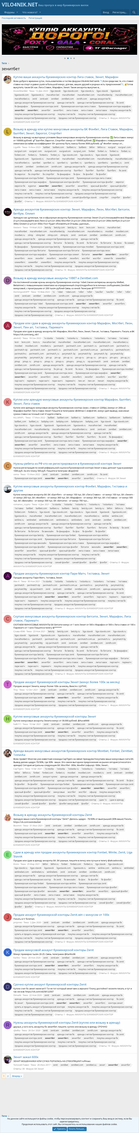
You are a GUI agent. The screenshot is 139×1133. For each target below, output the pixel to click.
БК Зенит (121, 478)
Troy (15, 689)
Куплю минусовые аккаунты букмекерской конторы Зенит (54, 716)
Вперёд (16, 1076)
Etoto (16, 864)
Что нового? (29, 12)
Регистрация (35, 18)
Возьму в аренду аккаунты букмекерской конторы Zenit (52, 815)
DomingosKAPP (21, 291)
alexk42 (17, 338)
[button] (17, 12)
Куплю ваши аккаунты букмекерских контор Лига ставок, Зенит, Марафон (65, 77)
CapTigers (18, 768)
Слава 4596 (19, 631)
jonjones (17, 922)
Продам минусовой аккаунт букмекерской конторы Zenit (53, 950)
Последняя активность (14, 18)
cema (16, 474)
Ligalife (17, 147)
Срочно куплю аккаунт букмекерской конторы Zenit (49, 984)
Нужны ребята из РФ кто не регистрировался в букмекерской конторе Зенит (67, 464)
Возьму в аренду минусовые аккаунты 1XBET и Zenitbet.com (55, 278)
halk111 (17, 724)
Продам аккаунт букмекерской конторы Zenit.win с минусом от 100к (61, 915)
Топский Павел (21, 1064)
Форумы (9, 12)
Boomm (17, 825)
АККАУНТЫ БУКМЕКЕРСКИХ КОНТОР (63, 201)
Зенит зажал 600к (25, 1057)
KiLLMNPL (18, 417)
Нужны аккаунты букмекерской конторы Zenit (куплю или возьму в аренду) (66, 1022)
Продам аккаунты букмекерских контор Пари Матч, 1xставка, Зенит (61, 573)
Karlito (16, 957)
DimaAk (17, 995)
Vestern (17, 227)
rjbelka (16, 1030)
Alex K (16, 581)
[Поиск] (134, 12)
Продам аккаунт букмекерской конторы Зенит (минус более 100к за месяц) (66, 682)
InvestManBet (20, 90)
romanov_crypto (21, 504)
